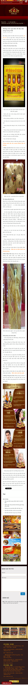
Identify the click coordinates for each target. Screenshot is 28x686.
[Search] (21, 2)
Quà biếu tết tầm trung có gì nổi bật (13, 512)
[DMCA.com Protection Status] (14, 681)
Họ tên (3, 572)
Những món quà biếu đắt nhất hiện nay (13, 508)
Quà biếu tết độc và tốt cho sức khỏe (13, 510)
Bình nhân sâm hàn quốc (18, 373)
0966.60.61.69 (7, 683)
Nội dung (4, 577)
